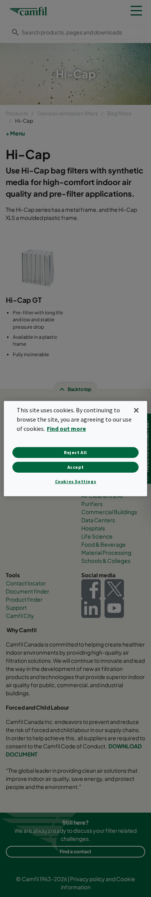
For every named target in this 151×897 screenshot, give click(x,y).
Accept (75, 467)
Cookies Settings (75, 481)
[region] (76, 448)
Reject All (75, 452)
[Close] (136, 409)
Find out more (66, 428)
